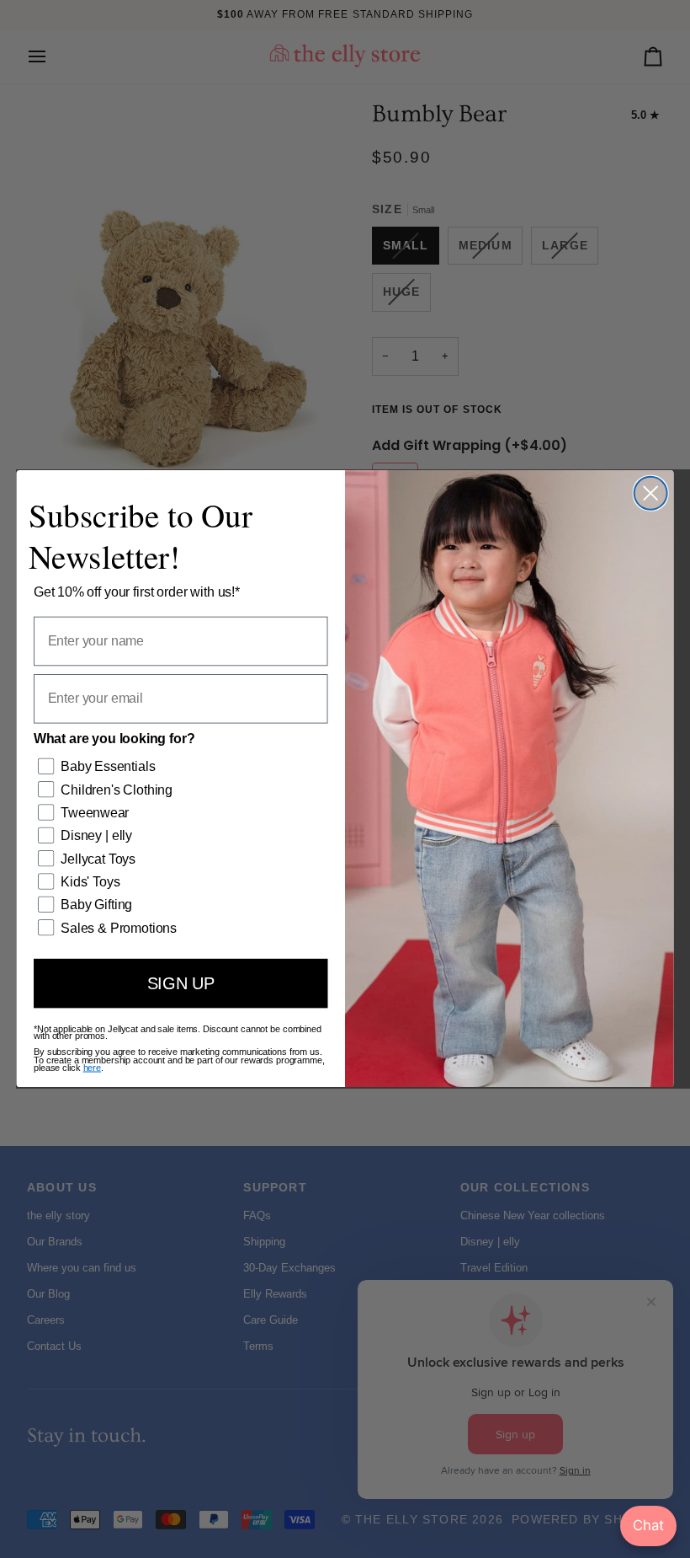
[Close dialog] (650, 493)
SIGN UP (181, 984)
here (92, 1068)
